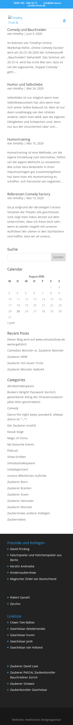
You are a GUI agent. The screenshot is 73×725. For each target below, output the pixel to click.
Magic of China (17, 438)
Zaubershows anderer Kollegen (28, 513)
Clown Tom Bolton (22, 622)
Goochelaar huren (22, 635)
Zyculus (15, 604)
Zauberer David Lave (24, 666)
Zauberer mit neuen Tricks (25, 363)
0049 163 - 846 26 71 (26, 3)
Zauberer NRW (17, 357)
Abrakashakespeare (20, 386)
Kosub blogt (15, 432)
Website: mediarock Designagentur (36, 720)
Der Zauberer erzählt (21, 425)
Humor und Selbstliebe (25, 84)
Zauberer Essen (18, 494)
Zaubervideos (16, 519)
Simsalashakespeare (21, 463)
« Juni (11, 323)
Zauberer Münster (19, 507)
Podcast (12, 450)
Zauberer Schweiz (22, 684)
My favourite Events (20, 444)
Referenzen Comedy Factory (28, 194)
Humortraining (18, 139)
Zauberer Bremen (19, 488)
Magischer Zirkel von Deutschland (33, 579)
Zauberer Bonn (17, 482)
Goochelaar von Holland (26, 647)
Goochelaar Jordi (21, 641)
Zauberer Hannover (20, 501)
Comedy (12, 408)
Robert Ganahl (20, 597)
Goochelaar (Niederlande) (27, 629)
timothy (18, 34)
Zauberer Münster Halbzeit (25, 369)
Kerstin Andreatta (22, 566)
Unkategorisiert (17, 469)
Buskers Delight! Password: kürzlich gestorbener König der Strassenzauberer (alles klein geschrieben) (35, 397)
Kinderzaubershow (23, 572)
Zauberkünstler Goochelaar (28, 690)
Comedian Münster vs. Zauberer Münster (35, 350)
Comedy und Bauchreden (26, 29)
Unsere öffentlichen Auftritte (26, 476)
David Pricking (19, 549)
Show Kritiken (16, 457)
